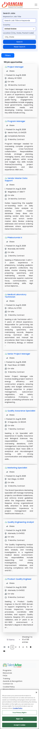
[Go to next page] (31, 647)
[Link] (12, 4)
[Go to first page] (4, 647)
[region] (19, 709)
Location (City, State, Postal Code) (18, 33)
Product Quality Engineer (19, 579)
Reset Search (19, 47)
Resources (7, 673)
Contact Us (8, 684)
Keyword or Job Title (12, 16)
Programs (7, 670)
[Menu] (36, 5)
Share (11, 71)
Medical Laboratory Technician (15, 295)
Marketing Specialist (17, 467)
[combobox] (19, 21)
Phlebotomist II (14, 237)
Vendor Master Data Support (16, 179)
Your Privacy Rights (19, 713)
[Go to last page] (4, 651)
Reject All (19, 719)
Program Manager (16, 121)
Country (6, 25)
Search (19, 42)
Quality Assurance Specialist (21, 410)
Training (6, 678)
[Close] (36, 692)
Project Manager (15, 66)
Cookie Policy (9, 687)
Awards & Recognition (12, 681)
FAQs (5, 675)
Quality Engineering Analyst (20, 522)
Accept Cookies (19, 725)
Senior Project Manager (18, 353)
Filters (8, 55)
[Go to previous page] (8, 647)
